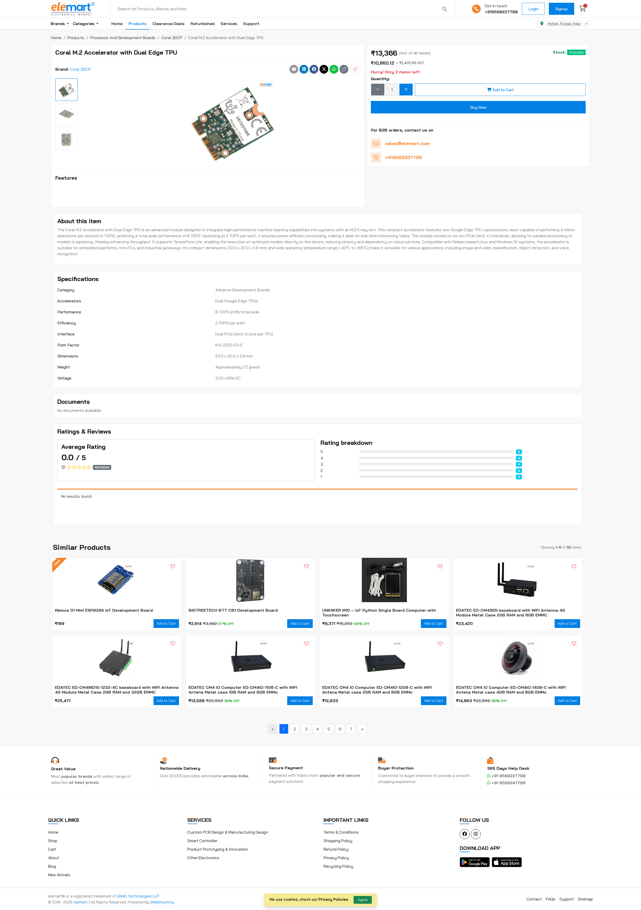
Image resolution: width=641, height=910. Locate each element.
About (53, 857)
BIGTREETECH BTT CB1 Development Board (233, 610)
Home (116, 23)
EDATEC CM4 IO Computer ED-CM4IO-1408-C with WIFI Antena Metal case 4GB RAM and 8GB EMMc (511, 690)
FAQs (550, 898)
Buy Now (478, 107)
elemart (81, 901)
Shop (52, 840)
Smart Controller (202, 840)
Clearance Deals (168, 23)
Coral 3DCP (80, 69)
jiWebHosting (162, 901)
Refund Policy (336, 849)
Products (137, 23)
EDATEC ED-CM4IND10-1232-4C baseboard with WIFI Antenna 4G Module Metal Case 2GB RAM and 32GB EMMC (117, 690)
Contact (534, 898)
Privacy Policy (336, 857)
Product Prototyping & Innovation (217, 849)
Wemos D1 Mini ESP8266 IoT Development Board (104, 610)
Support (251, 23)
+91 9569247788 (508, 782)
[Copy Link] (344, 69)
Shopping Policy (338, 840)
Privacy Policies (333, 899)
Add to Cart (503, 89)
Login (533, 8)
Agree (363, 899)
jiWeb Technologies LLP (138, 895)
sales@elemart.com (407, 143)
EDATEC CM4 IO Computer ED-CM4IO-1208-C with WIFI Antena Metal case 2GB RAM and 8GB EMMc (377, 690)
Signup (561, 8)
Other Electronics (203, 857)
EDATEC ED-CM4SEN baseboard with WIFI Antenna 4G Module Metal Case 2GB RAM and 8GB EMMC (510, 612)
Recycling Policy (338, 866)
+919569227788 (501, 11)
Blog (52, 866)
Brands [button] (58, 23)
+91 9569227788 (508, 775)
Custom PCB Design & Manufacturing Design (227, 832)
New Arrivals (59, 874)
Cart (52, 849)
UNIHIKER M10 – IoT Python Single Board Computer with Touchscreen (379, 612)
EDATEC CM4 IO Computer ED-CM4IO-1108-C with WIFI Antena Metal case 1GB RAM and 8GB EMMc (243, 690)
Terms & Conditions (341, 832)
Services (229, 23)
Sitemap (585, 898)
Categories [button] (84, 23)
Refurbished (203, 23)
